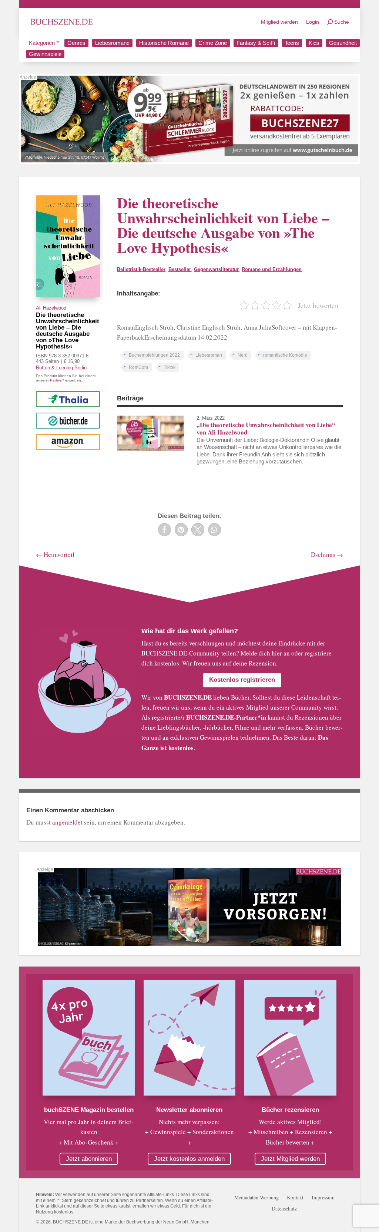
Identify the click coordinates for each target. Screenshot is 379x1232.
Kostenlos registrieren (242, 679)
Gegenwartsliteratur (216, 269)
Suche (341, 22)
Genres (76, 43)
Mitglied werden (279, 22)
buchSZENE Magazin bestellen (89, 1109)
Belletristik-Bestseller (141, 269)
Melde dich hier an (265, 653)
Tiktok (169, 367)
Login (312, 22)
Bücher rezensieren (290, 1109)
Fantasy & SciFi (256, 43)
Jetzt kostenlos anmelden (189, 1158)
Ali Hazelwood (51, 308)
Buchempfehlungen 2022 (154, 355)
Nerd (243, 355)
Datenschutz (284, 1209)
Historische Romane (164, 43)
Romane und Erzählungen (272, 269)
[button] (164, 529)
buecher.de (68, 420)
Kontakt (295, 1198)
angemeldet (67, 822)
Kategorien (42, 43)
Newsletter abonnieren (189, 1109)
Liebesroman (208, 355)
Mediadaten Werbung (256, 1198)
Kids (314, 43)
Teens (292, 43)
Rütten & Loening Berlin (61, 367)
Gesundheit (343, 43)
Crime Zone (212, 43)
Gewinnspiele (45, 54)
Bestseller (179, 269)
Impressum (323, 1198)
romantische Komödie (285, 355)
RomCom (138, 367)
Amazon (68, 441)
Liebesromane (112, 43)
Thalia (68, 398)
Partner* (57, 380)
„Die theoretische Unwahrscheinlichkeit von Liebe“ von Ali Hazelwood (266, 428)
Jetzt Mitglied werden (290, 1158)
